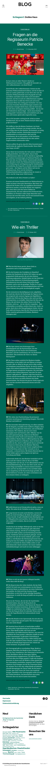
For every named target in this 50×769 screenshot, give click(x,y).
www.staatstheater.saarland (35, 738)
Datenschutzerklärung (11, 703)
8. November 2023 (32, 49)
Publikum (15, 745)
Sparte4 (11, 752)
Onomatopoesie (21, 743)
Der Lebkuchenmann (13, 208)
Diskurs (21, 736)
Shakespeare (5, 752)
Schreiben (14, 750)
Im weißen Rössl (13, 740)
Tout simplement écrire (20, 754)
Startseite (6, 698)
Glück (9, 740)
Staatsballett (11, 689)
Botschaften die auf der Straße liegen (10, 734)
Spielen (15, 752)
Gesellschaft (5, 740)
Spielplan (19, 752)
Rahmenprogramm (21, 745)
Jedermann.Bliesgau (14, 742)
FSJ (20, 739)
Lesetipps (16, 743)
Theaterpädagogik (8, 754)
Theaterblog (25, 29)
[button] (33, 204)
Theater (23, 752)
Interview (6, 742)
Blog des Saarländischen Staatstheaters (18, 763)
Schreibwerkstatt (21, 750)
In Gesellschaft (19, 740)
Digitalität (16, 736)
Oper (4, 745)
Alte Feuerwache (18, 732)
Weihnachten (16, 210)
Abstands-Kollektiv (7, 732)
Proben (11, 745)
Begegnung (14, 733)
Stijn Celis (17, 689)
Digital (13, 736)
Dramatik (5, 737)
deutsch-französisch (7, 736)
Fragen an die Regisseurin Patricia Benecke (25, 39)
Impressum (7, 701)
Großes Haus (21, 208)
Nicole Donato (20, 49)
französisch (16, 739)
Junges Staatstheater (8, 743)
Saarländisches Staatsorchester (8, 746)
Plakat (7, 745)
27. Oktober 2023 (32, 232)
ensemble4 (17, 737)
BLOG (17, 733)
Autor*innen (5, 733)
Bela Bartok (14, 687)
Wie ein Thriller (25, 227)
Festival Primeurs (8, 739)
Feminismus (23, 737)
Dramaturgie (11, 737)
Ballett (9, 687)
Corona (20, 735)
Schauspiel (7, 750)
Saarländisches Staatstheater (32, 208)
